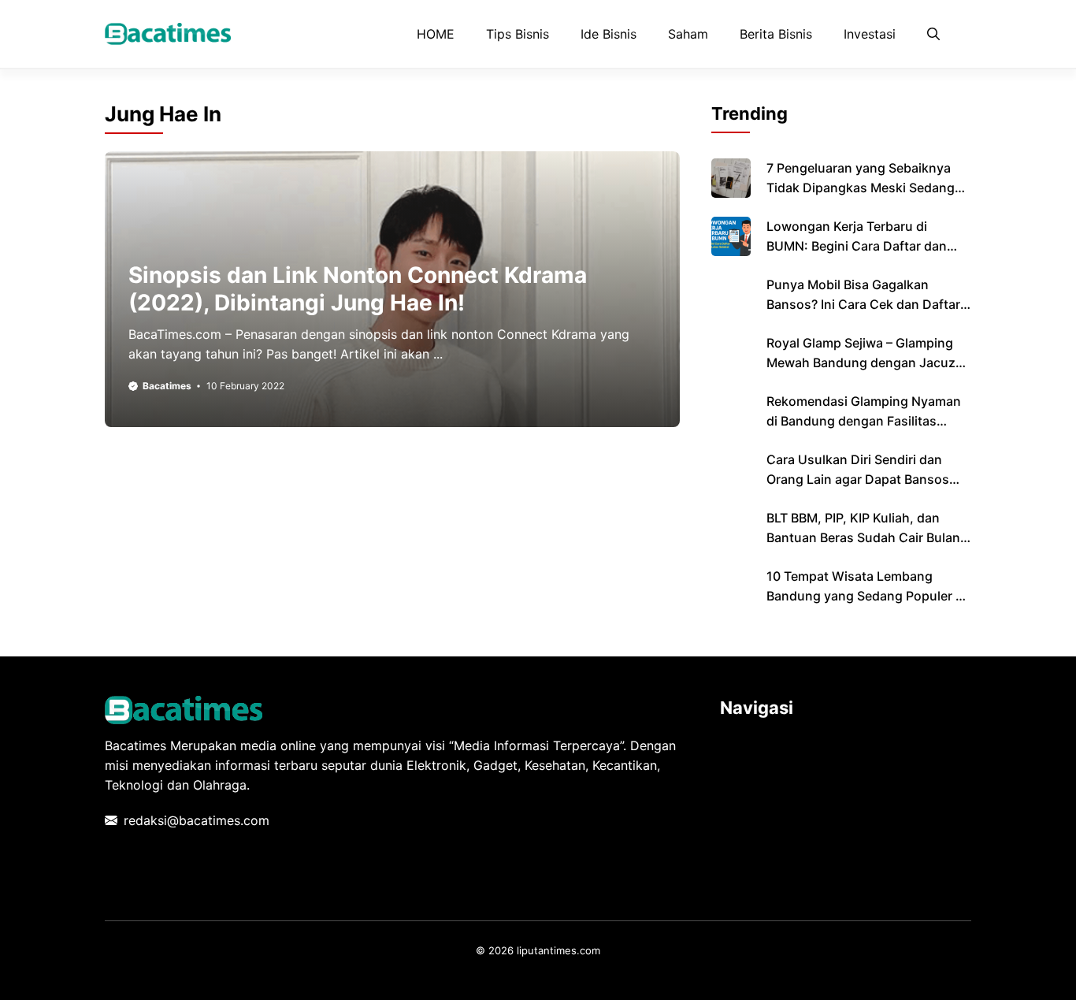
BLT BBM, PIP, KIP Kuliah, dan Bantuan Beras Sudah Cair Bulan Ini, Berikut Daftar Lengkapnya (863, 537)
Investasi (870, 34)
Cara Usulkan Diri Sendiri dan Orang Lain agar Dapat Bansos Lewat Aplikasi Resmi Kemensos (862, 479)
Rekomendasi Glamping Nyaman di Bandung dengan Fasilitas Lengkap (863, 420)
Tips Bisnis (517, 34)
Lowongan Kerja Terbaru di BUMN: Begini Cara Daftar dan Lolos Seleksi (856, 245)
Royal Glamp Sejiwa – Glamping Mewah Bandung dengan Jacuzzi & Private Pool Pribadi (866, 362)
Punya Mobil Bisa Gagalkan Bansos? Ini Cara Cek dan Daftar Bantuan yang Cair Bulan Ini (863, 304)
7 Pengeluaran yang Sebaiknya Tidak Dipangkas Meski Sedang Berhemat (860, 187)
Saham (688, 34)
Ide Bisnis (608, 34)
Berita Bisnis (776, 34)
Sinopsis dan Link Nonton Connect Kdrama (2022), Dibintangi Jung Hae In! (357, 289)
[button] (933, 34)
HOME (436, 34)
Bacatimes (167, 386)
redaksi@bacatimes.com (196, 820)
